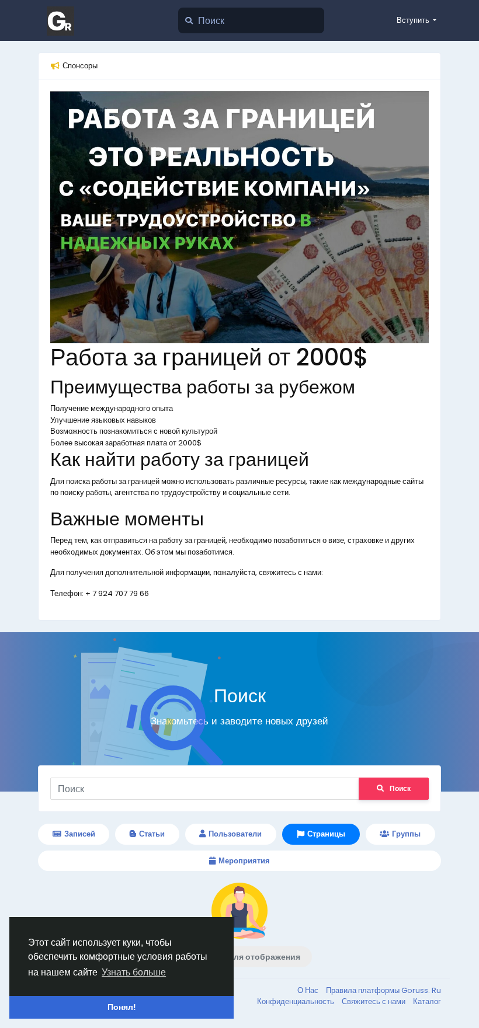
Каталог (427, 1001)
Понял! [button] (121, 1007)
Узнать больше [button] (134, 972)
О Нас (308, 990)
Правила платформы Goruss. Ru (383, 990)
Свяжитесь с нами (374, 1001)
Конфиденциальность (296, 1001)
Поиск (400, 788)
